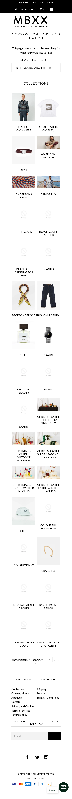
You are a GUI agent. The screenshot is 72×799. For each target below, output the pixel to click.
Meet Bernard (46, 774)
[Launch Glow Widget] (64, 787)
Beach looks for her (48, 233)
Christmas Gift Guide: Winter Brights (24, 488)
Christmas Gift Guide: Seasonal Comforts (48, 454)
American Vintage (48, 156)
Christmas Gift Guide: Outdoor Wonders (24, 455)
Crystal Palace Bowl (24, 644)
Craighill (48, 570)
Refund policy (19, 714)
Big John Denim (48, 315)
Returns (41, 693)
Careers (15, 701)
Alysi (23, 169)
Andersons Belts (24, 196)
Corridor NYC (24, 565)
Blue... (24, 355)
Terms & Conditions (48, 697)
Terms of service (20, 710)
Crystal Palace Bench (48, 606)
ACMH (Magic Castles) (48, 128)
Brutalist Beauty (24, 391)
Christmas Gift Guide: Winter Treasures (48, 488)
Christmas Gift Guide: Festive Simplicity (48, 420)
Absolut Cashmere (23, 128)
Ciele (23, 530)
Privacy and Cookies (23, 706)
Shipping (41, 689)
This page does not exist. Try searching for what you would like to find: (36, 50)
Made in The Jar (36, 778)
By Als (48, 389)
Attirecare (24, 231)
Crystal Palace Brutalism (48, 644)
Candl (23, 426)
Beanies (48, 269)
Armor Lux (48, 194)
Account (30, 9)
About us (16, 697)
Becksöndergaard (25, 315)
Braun (48, 355)
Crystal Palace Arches (24, 606)
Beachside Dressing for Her (23, 272)
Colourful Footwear (48, 527)
